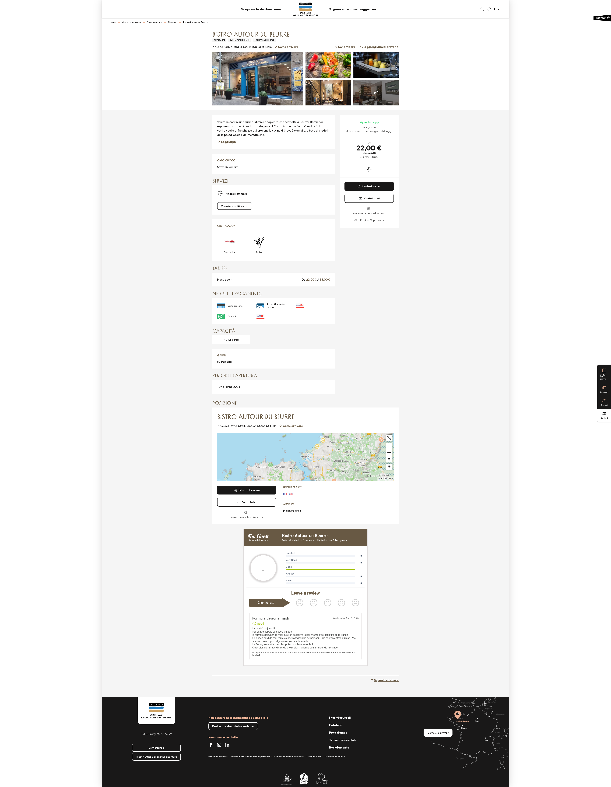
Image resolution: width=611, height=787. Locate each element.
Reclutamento (339, 747)
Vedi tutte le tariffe (369, 156)
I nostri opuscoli (340, 717)
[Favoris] (489, 9)
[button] (482, 9)
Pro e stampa (338, 732)
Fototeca (335, 725)
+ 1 (376, 92)
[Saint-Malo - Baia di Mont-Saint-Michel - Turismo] (305, 9)
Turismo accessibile (342, 740)
